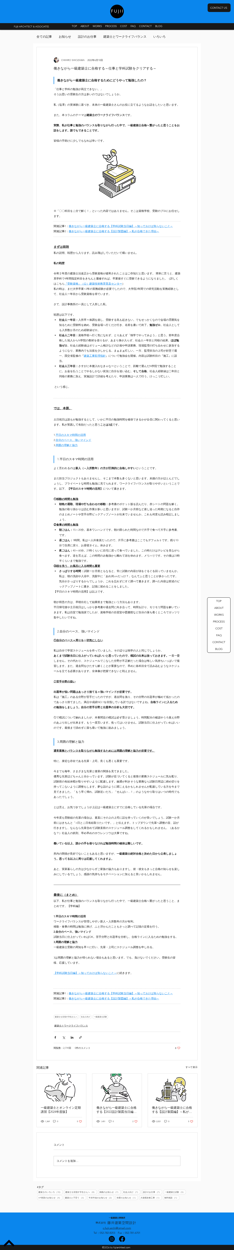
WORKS (219, 614)
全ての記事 (44, 37)
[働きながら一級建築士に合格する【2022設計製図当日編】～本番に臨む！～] (117, 1087)
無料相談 (171, 1197)
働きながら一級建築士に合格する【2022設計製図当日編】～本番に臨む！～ (116, 1110)
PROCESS (219, 621)
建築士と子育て (75, 1197)
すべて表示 (192, 1067)
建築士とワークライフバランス (124, 37)
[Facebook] (122, 1239)
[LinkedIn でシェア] (72, 1037)
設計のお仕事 (87, 37)
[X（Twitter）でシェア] (63, 1037)
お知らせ (65, 37)
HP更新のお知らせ (50, 1197)
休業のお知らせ (127, 1197)
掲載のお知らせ (110, 1192)
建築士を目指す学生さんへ (66, 1017)
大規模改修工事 (151, 1197)
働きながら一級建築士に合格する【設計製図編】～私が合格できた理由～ (172, 1110)
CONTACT (218, 642)
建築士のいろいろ (50, 1192)
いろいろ (159, 37)
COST (219, 628)
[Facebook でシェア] (55, 1037)
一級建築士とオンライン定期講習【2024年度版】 (61, 1110)
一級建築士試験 (100, 1017)
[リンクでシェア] (80, 1037)
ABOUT (219, 608)
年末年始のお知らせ (101, 1197)
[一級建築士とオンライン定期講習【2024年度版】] (61, 1087)
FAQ (219, 635)
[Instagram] (112, 1239)
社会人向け (85, 1017)
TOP (218, 601)
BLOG (219, 649)
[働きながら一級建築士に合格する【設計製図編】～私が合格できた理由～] (172, 1087)
